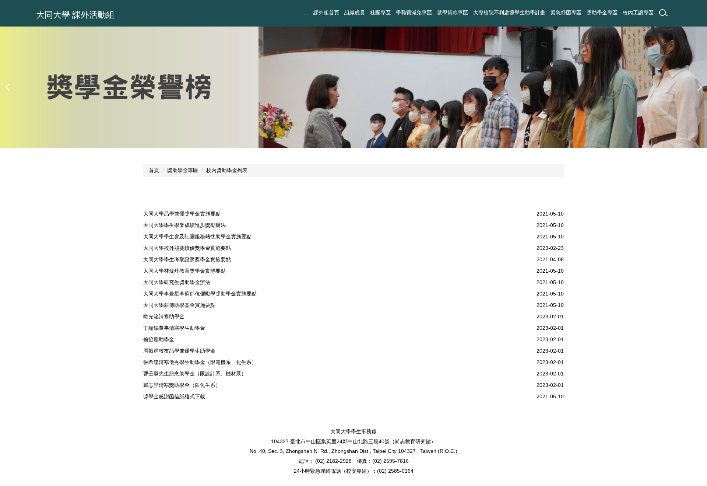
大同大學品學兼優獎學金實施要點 (182, 214)
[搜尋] (663, 12)
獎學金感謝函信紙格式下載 (174, 396)
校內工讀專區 (638, 12)
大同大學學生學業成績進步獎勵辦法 (184, 225)
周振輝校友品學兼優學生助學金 (179, 351)
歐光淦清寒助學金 (163, 316)
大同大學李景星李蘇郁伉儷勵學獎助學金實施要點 (200, 294)
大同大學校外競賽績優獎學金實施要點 (187, 248)
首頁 (154, 170)
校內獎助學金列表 (226, 170)
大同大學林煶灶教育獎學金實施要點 (184, 271)
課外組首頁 (326, 12)
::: (306, 12)
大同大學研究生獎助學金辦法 (176, 282)
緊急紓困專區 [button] (566, 12)
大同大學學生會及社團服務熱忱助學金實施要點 (197, 236)
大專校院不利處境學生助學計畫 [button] (509, 12)
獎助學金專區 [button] (602, 12)
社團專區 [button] (380, 12)
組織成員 (354, 12)
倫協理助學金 (158, 339)
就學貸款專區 (452, 12)
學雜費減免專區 (414, 12)
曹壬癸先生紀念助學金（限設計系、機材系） (194, 374)
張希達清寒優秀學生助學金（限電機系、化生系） (200, 362)
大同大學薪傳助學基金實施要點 (179, 305)
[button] (9, 87)
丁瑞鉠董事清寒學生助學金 (174, 328)
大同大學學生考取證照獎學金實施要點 (187, 259)
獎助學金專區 (182, 170)
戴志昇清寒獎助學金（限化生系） (182, 385)
